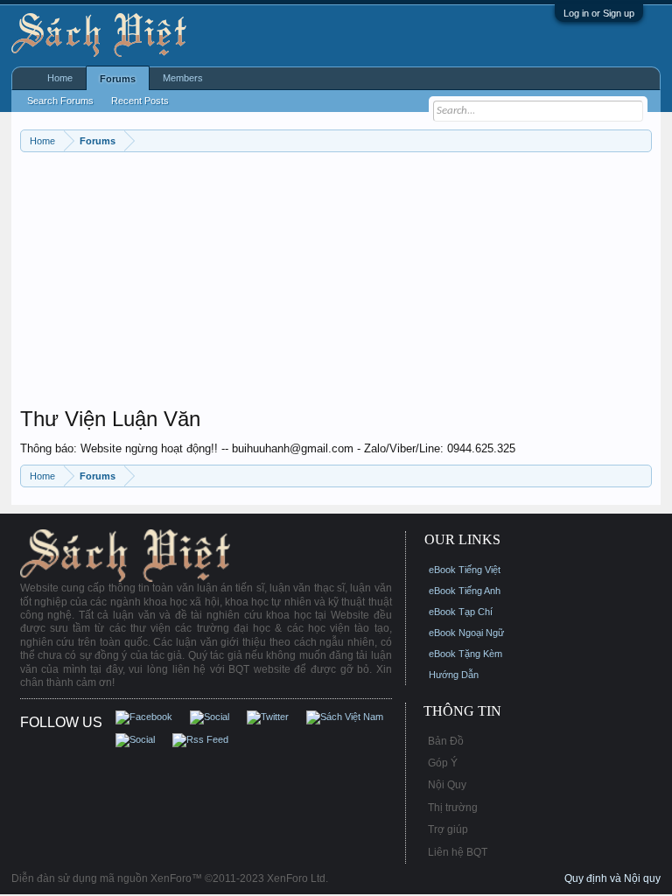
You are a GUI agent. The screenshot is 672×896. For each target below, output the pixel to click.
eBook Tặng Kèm (465, 653)
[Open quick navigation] (641, 140)
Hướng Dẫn (454, 674)
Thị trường (453, 808)
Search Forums (60, 100)
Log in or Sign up (599, 13)
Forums (118, 79)
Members (183, 78)
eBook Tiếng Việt (464, 569)
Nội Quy (447, 785)
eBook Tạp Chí (461, 611)
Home (60, 78)
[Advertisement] (336, 283)
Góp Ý (443, 763)
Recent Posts (140, 100)
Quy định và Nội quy (612, 878)
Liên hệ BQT (457, 852)
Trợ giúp (448, 829)
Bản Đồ (446, 741)
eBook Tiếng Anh (464, 590)
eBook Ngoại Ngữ (466, 632)
